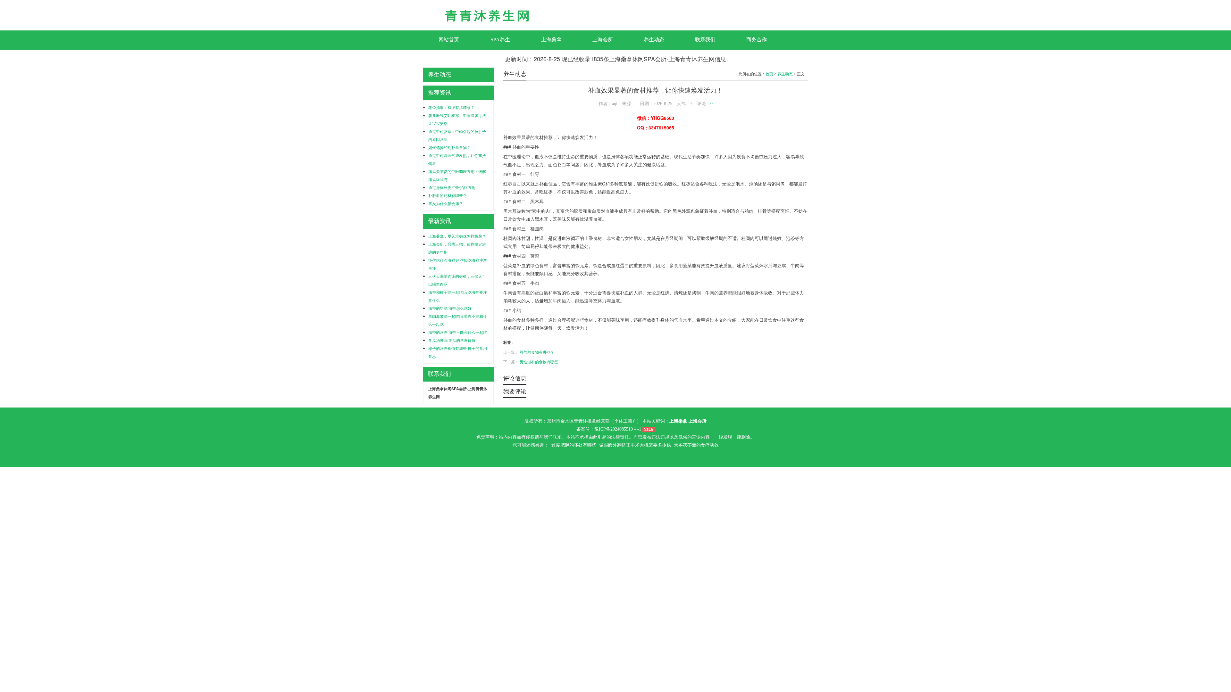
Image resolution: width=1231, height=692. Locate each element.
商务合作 (756, 39)
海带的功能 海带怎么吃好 (450, 308)
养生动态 (654, 39)
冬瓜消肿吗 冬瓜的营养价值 (451, 340)
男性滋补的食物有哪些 (539, 361)
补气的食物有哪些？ (537, 352)
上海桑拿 (551, 39)
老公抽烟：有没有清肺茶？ (451, 107)
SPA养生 (500, 39)
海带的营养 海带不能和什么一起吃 (457, 332)
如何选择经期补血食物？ (449, 147)
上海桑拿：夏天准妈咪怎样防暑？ (457, 236)
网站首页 (449, 39)
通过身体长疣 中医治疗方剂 (451, 187)
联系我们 (705, 39)
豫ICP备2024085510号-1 (617, 429)
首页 (769, 74)
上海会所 (602, 39)
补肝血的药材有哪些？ (447, 195)
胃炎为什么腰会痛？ (445, 203)
